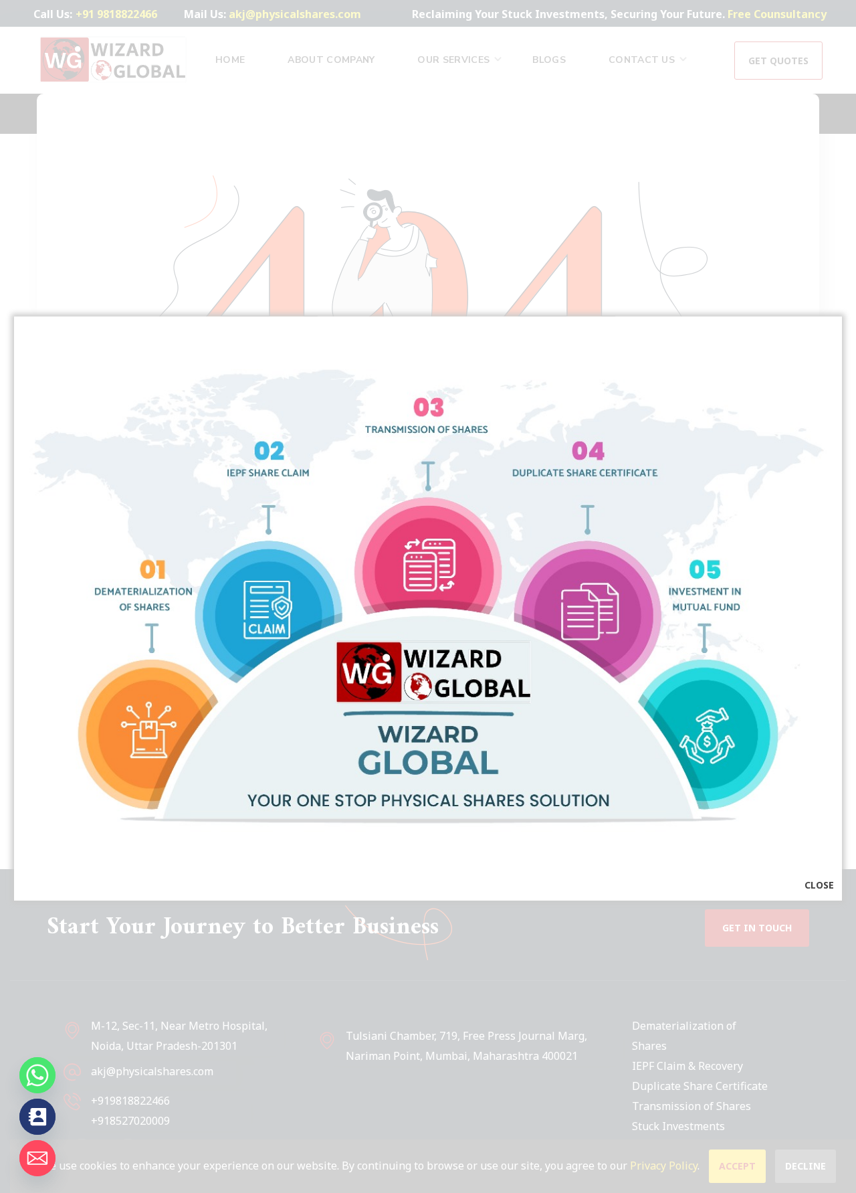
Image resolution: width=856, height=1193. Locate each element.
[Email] (37, 1158)
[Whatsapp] (37, 1075)
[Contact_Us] (37, 1117)
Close (819, 885)
